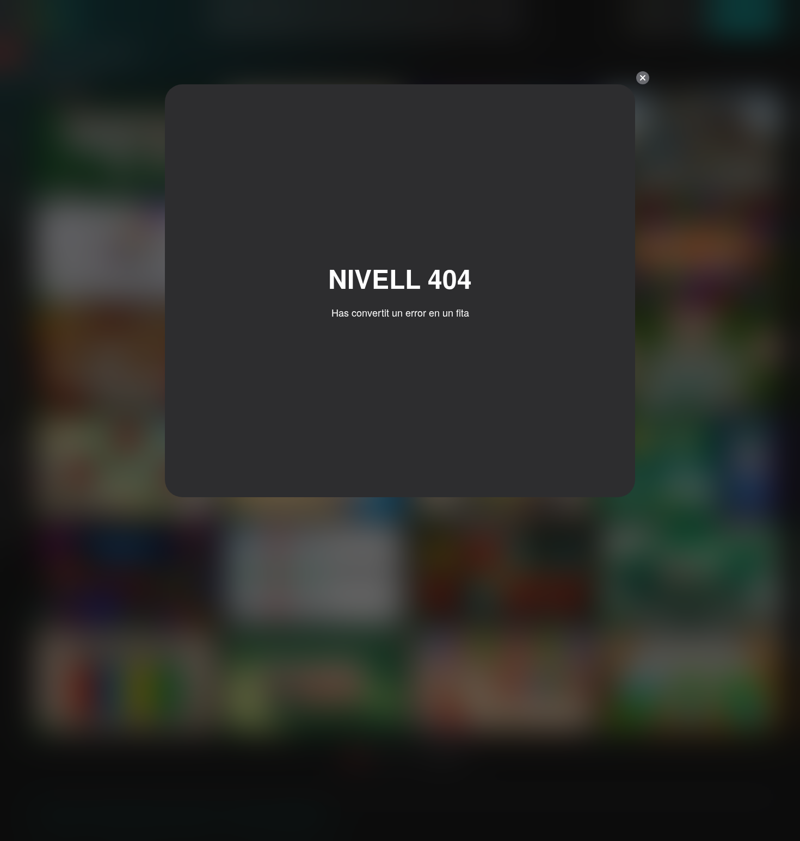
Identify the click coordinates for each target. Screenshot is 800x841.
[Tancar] (642, 77)
